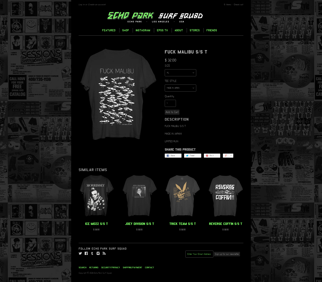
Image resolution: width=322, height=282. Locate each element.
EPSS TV (162, 30)
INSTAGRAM (143, 30)
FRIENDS (211, 30)
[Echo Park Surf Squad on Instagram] (98, 253)
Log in (82, 5)
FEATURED (109, 30)
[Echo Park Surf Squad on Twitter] (80, 253)
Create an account (97, 5)
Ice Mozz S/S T (96, 224)
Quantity (169, 96)
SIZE (167, 66)
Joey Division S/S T (139, 224)
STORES (195, 30)
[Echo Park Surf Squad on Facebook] (86, 253)
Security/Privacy (110, 267)
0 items (227, 5)
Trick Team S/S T (182, 224)
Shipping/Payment (132, 267)
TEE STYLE (170, 81)
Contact (149, 267)
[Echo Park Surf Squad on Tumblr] (92, 253)
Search (82, 267)
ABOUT (179, 30)
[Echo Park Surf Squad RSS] (104, 253)
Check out (238, 5)
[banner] (161, 17)
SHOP (125, 30)
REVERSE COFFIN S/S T (225, 224)
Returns (93, 267)
